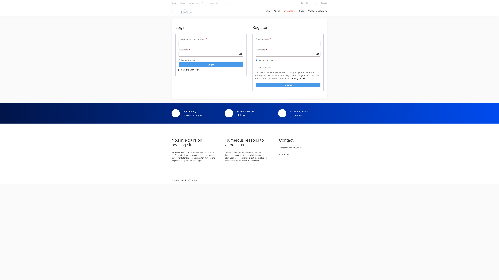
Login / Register (321, 3)
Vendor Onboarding (218, 3)
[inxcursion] (187, 11)
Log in (211, 64)
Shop (204, 3)
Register (288, 85)
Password (189, 49)
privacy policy (298, 78)
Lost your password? (188, 69)
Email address (268, 39)
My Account (193, 3)
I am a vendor (264, 67)
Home (174, 3)
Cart (304, 3)
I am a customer (265, 60)
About (182, 3)
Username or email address (197, 39)
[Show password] (240, 54)
